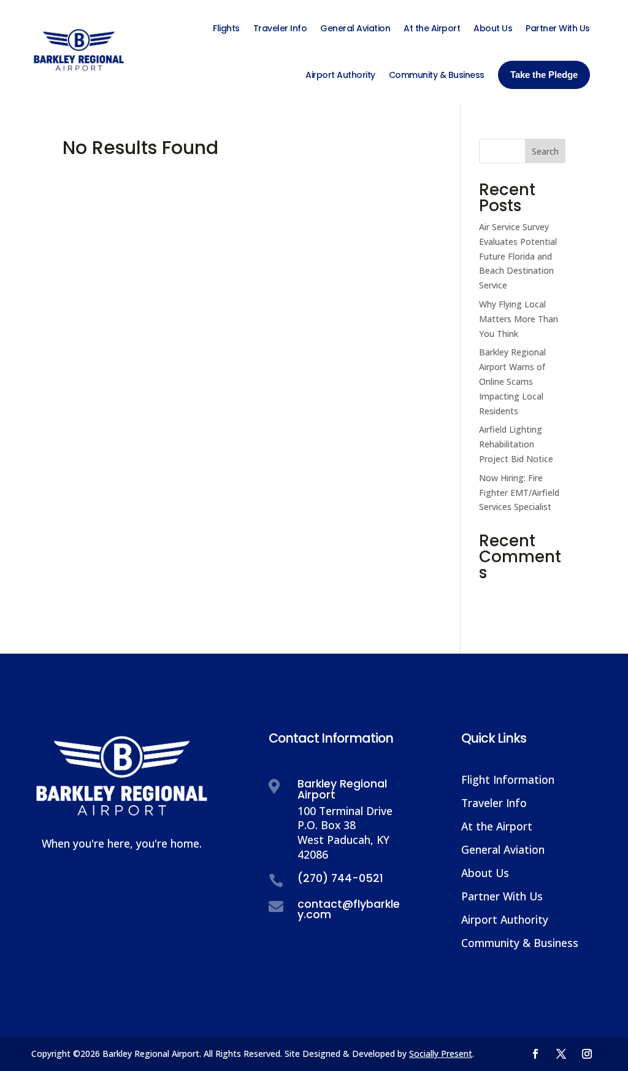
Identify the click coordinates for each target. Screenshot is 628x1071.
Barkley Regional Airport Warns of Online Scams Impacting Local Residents (512, 381)
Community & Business (519, 942)
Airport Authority (504, 919)
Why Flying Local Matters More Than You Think (518, 318)
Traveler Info (494, 802)
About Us (485, 872)
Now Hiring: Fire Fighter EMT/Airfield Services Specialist (519, 492)
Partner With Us (502, 896)
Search (545, 151)
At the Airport (496, 826)
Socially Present (440, 1053)
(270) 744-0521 (340, 878)
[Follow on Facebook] (535, 1054)
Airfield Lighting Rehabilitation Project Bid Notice (516, 444)
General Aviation (503, 849)
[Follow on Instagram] (587, 1054)
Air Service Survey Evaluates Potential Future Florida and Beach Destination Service (518, 256)
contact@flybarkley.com (348, 909)
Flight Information (507, 779)
